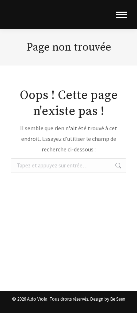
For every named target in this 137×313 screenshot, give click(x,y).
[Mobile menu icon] (121, 14)
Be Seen (117, 299)
